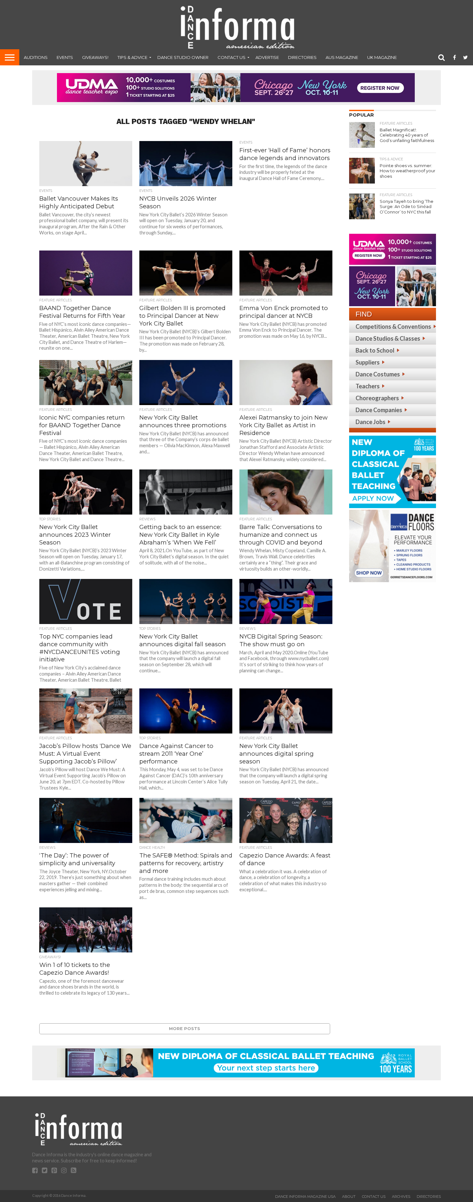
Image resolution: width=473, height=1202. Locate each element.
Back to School (375, 350)
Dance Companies (379, 409)
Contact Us (232, 57)
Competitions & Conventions (393, 326)
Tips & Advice (132, 57)
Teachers (368, 386)
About (349, 1196)
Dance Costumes (378, 374)
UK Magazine (382, 57)
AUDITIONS (36, 57)
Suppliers (368, 362)
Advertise (267, 57)
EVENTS (65, 57)
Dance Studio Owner (183, 57)
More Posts (184, 1028)
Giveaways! (95, 57)
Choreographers (377, 398)
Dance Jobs (370, 421)
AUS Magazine (342, 57)
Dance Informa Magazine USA (305, 1196)
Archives (401, 1196)
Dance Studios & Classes (388, 338)
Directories (302, 57)
